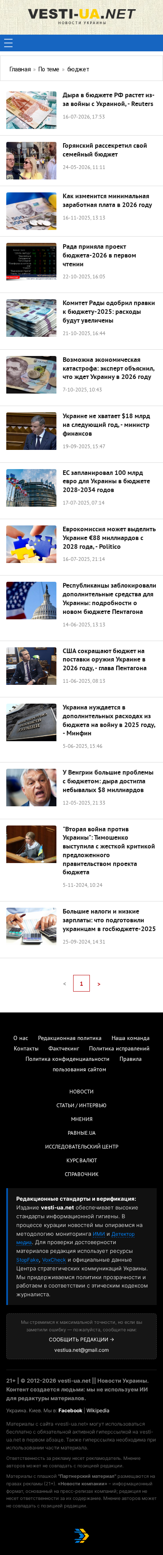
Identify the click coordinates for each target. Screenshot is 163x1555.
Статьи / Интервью (81, 1106)
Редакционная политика (70, 1038)
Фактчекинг (63, 1049)
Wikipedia (98, 1410)
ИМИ (99, 1234)
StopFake (27, 1260)
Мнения (81, 1119)
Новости (81, 1092)
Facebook (70, 1410)
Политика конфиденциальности (67, 1059)
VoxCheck (54, 1260)
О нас (20, 1038)
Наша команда (131, 1038)
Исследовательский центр (81, 1147)
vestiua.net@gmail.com (81, 1350)
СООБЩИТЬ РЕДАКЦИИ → (81, 1339)
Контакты (26, 1049)
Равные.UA (82, 1133)
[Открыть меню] (8, 43)
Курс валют (81, 1161)
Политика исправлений (119, 1049)
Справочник (82, 1174)
